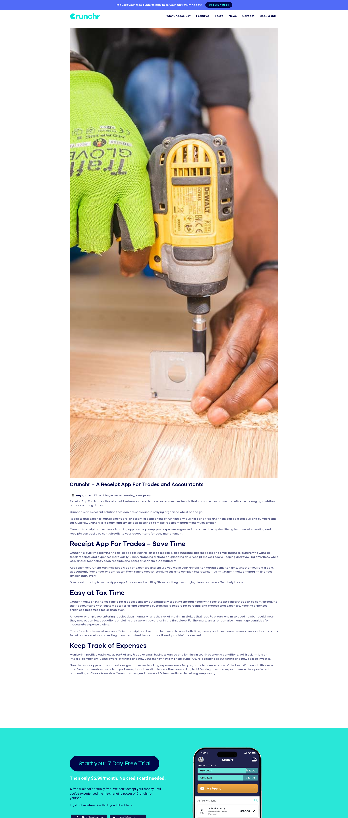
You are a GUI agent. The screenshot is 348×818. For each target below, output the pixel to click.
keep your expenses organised (170, 529)
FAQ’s (219, 15)
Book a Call (268, 15)
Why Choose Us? (178, 15)
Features (203, 15)
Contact (248, 15)
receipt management (180, 522)
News (233, 15)
